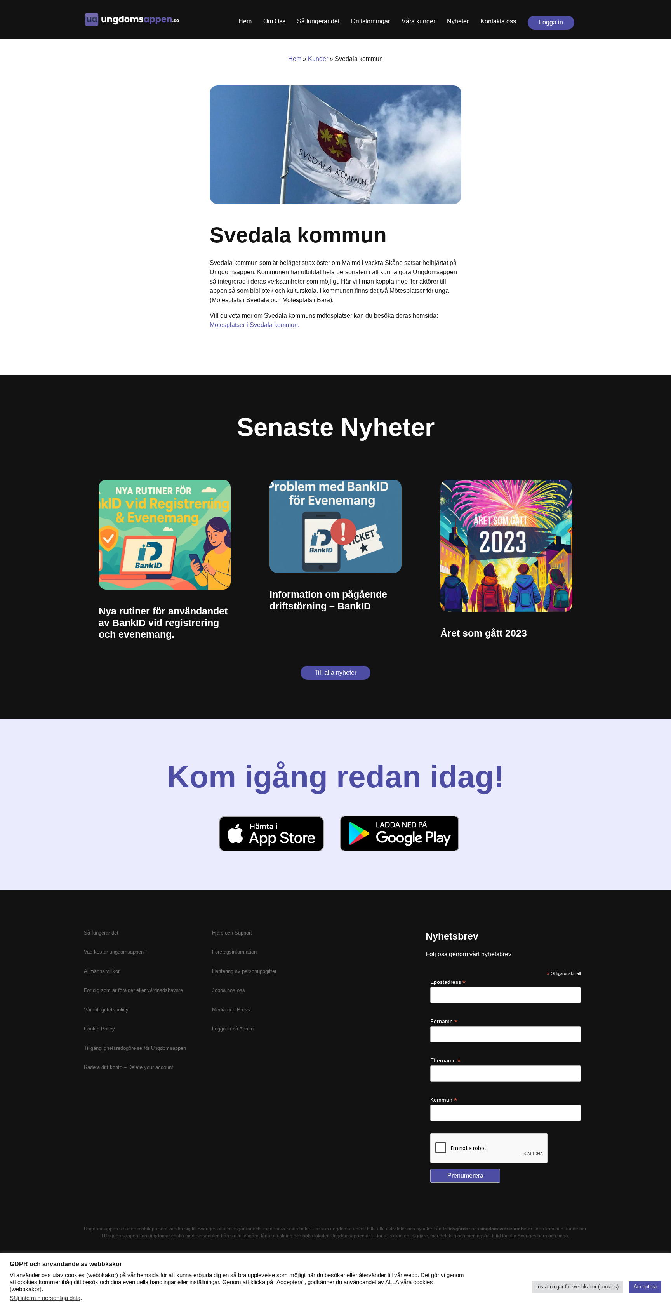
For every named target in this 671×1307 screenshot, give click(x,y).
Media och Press (231, 1010)
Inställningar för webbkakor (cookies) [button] (577, 1287)
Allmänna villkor (102, 971)
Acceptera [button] (645, 1287)
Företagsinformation (234, 952)
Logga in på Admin (233, 1029)
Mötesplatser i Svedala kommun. (254, 325)
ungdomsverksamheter (286, 1229)
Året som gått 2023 (483, 633)
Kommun (443, 1099)
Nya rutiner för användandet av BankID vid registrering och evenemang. (163, 623)
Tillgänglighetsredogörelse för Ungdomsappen (135, 1048)
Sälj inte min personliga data (45, 1298)
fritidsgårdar (239, 1229)
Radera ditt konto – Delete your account (128, 1067)
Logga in (551, 22)
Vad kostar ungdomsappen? (115, 952)
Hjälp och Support (232, 933)
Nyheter (458, 21)
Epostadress (448, 982)
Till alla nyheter (335, 672)
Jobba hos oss (228, 990)
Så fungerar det (318, 21)
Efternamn (445, 1060)
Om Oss (274, 21)
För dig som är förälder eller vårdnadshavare (133, 990)
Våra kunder (418, 21)
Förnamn (443, 1021)
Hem (245, 21)
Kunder (318, 59)
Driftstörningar (370, 21)
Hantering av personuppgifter (244, 971)
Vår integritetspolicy (106, 1010)
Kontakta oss (498, 21)
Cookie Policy (99, 1029)
